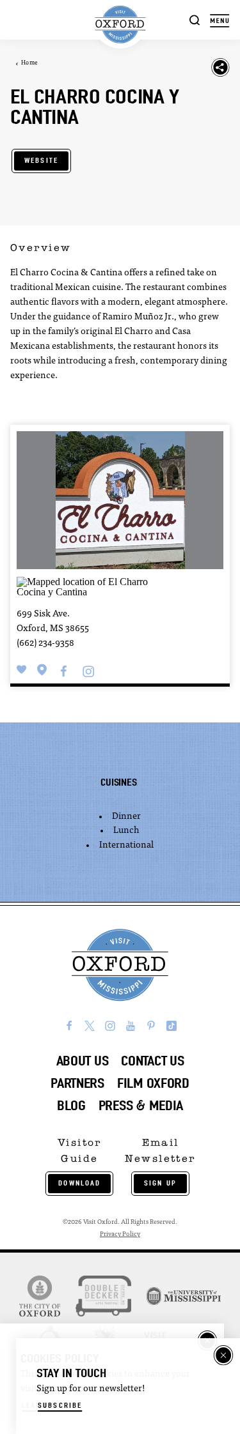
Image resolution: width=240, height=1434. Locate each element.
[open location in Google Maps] (95, 586)
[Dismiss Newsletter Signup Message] (223, 1355)
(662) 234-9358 (45, 643)
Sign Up (160, 1183)
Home (29, 63)
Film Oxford (153, 1083)
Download (79, 1183)
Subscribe (60, 1405)
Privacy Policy (120, 1234)
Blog (71, 1105)
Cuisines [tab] (118, 782)
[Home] (120, 24)
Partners (77, 1083)
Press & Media (141, 1105)
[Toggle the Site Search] (194, 19)
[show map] (42, 669)
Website (41, 160)
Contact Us (152, 1060)
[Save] (22, 669)
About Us (82, 1060)
